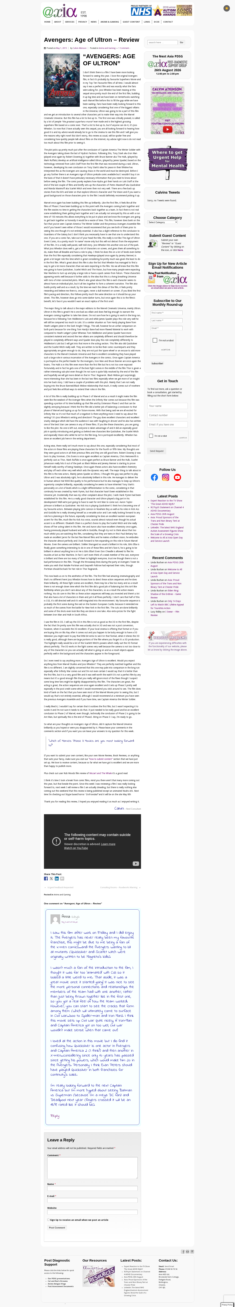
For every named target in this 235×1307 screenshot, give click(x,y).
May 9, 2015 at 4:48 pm (70, 922)
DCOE (156, 22)
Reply (55, 1116)
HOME (47, 22)
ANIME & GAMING (110, 22)
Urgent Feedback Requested (60, 887)
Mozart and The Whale (100, 773)
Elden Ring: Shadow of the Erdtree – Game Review (166, 594)
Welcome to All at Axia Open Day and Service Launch (166, 573)
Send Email (169, 1266)
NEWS (94, 22)
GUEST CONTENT (131, 22)
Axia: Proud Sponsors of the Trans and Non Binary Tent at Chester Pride (165, 520)
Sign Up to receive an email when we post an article (78, 1220)
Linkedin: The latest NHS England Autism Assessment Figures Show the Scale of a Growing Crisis (167, 531)
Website (52, 1208)
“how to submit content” (101, 759)
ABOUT (57, 22)
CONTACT (168, 22)
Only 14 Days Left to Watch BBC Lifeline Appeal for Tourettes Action (167, 604)
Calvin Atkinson (79, 48)
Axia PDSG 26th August (162, 514)
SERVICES (69, 22)
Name (50, 1184)
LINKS (147, 22)
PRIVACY (82, 22)
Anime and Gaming (107, 48)
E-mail (50, 1196)
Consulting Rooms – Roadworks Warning (118, 887)
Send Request (157, 451)
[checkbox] (226, 8)
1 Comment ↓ (124, 48)
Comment (54, 1155)
